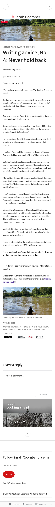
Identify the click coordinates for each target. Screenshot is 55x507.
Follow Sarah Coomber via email (27, 457)
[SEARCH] (6, 7)
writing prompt (37, 329)
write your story (40, 327)
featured (16, 327)
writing (8, 329)
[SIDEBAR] (27, 434)
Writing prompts (27, 47)
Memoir (6, 47)
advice (7, 327)
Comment (42, 394)
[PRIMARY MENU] (49, 7)
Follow (9, 474)
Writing (14, 47)
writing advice (21, 329)
